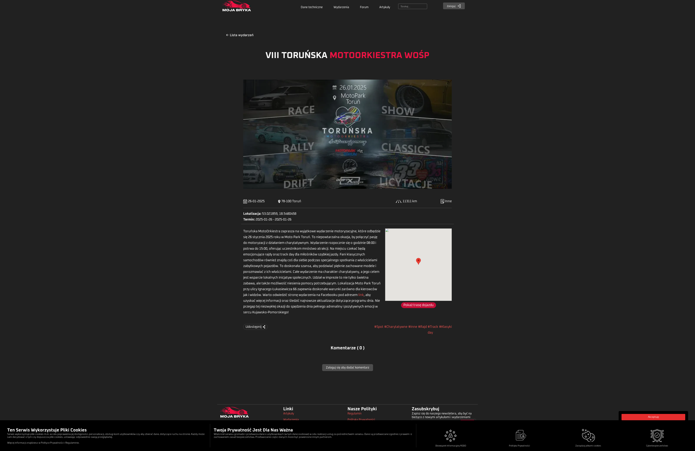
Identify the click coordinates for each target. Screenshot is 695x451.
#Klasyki (445, 327)
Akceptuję (653, 417)
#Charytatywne (395, 327)
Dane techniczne (312, 7)
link (361, 295)
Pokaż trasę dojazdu (418, 305)
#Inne (412, 327)
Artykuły (384, 7)
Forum (364, 7)
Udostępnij (254, 327)
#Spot (378, 327)
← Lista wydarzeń (240, 35)
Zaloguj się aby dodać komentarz (347, 367)
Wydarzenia (341, 7)
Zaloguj (451, 6)
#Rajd (422, 327)
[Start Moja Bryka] (236, 8)
